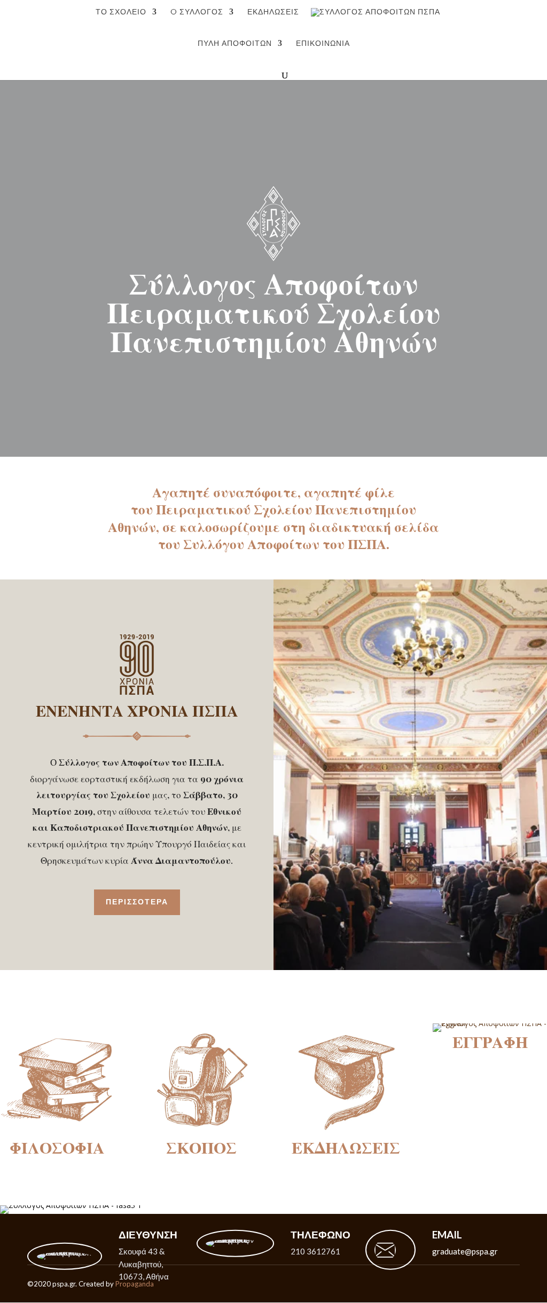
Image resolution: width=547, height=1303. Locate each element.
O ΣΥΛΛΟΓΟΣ (196, 12)
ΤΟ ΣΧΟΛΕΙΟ (121, 12)
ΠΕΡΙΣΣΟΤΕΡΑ (137, 901)
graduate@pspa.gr (465, 1251)
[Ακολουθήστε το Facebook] (519, 1283)
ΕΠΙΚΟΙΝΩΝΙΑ (323, 43)
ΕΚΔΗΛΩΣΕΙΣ (273, 12)
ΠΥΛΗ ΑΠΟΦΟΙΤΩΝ (235, 43)
